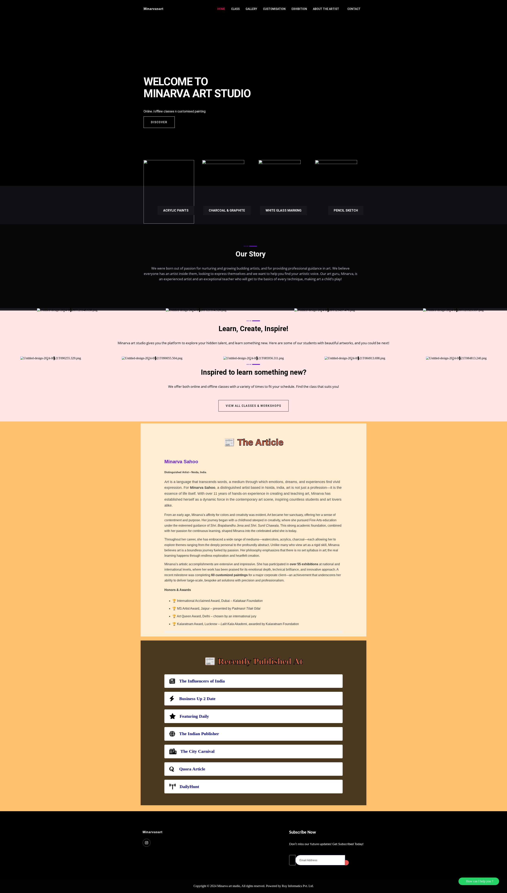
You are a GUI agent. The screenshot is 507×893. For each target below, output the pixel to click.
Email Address (298, 851)
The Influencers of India (202, 681)
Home (221, 8)
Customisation (274, 8)
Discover (159, 122)
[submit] (347, 862)
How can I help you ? (478, 881)
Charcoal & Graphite (227, 210)
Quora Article (192, 768)
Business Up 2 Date (197, 698)
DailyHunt (189, 786)
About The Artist (326, 8)
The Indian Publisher (199, 733)
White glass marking (283, 210)
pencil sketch (346, 210)
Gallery (251, 8)
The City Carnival (197, 751)
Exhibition (299, 8)
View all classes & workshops (253, 405)
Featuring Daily (194, 716)
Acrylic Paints (176, 210)
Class (235, 8)
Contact (353, 8)
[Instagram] (147, 843)
